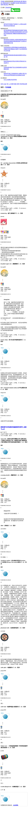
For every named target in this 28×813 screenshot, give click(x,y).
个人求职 (20, 24)
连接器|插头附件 (22, 39)
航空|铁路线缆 (7, 33)
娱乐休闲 (22, 75)
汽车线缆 (11, 39)
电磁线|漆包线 (18, 30)
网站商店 (5, 4)
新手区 (5, 24)
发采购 (18, 3)
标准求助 (6, 61)
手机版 (2, 1)
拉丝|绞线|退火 (8, 47)
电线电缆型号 (6, 3)
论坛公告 (6, 79)
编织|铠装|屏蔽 (9, 49)
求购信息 (12, 25)
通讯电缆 (14, 32)
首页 (2, 84)
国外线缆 (6, 39)
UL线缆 (16, 39)
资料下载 (19, 84)
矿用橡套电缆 (15, 33)
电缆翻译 (13, 3)
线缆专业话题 (16, 75)
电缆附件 (19, 32)
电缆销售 (19, 67)
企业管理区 (9, 75)
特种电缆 (6, 41)
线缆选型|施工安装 (9, 73)
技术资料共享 (17, 61)
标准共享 (11, 61)
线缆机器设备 (13, 55)
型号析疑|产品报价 (12, 24)
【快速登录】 (8, 7)
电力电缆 (9, 32)
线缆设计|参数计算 (19, 73)
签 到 (6, 90)
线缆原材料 (7, 55)
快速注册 (19, 1)
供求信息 (7, 25)
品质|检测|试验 (8, 67)
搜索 (15, 84)
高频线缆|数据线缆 (14, 41)
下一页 (10, 90)
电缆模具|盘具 (21, 55)
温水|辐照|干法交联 (18, 49)
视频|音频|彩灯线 (8, 43)
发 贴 (2, 90)
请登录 (15, 1)
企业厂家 (5, 84)
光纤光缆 (24, 32)
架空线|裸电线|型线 (9, 30)
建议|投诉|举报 (13, 79)
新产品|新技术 (23, 41)
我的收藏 (22, 3)
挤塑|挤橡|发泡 (16, 47)
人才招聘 (11, 84)
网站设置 (24, 84)
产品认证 (14, 67)
